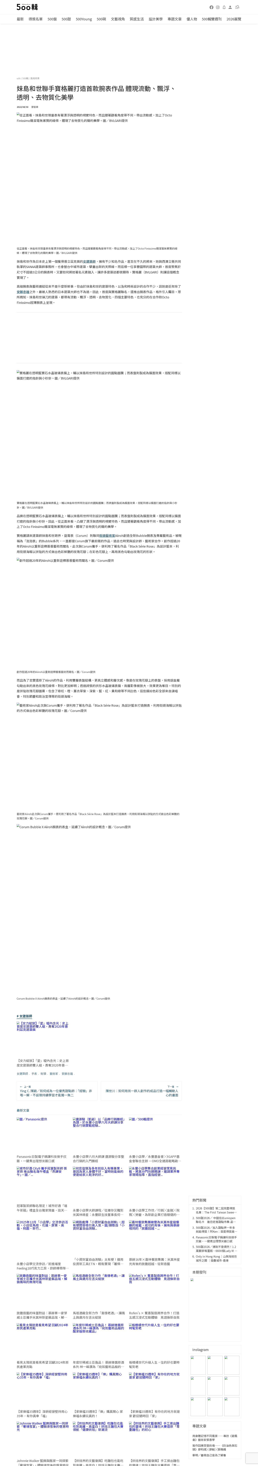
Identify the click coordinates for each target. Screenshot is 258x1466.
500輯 (25, 78)
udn (19, 78)
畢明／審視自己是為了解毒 (209, 1455)
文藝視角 (118, 18)
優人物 (192, 18)
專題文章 (175, 18)
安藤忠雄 (67, 1073)
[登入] (230, 7)
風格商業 (34, 78)
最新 (20, 18)
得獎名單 (36, 18)
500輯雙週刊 (212, 18)
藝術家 (54, 1073)
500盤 (52, 18)
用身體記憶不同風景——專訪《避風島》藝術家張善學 (214, 1438)
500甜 (66, 18)
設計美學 (156, 18)
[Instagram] (218, 7)
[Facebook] (212, 7)
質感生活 (137, 18)
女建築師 (22, 1073)
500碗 (101, 18)
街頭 (43, 1073)
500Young (84, 18)
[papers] (224, 7)
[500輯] (28, 7)
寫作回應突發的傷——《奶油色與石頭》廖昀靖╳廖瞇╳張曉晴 (214, 1447)
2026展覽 (234, 18)
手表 (34, 1073)
